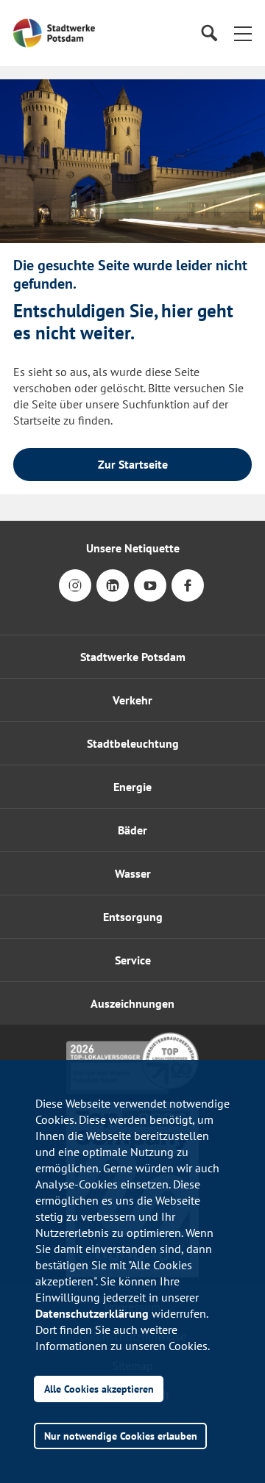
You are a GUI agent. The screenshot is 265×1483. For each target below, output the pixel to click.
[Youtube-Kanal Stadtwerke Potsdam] (150, 595)
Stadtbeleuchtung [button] (133, 743)
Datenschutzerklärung (92, 1313)
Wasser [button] (133, 873)
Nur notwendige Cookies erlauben (120, 1436)
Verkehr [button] (132, 700)
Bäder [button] (132, 830)
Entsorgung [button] (133, 916)
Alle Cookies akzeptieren (99, 1389)
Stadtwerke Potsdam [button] (133, 656)
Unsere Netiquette (133, 548)
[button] (243, 33)
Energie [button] (132, 786)
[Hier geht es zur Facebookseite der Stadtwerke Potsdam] (188, 595)
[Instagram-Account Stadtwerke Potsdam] (75, 595)
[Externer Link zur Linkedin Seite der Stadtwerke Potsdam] (112, 595)
